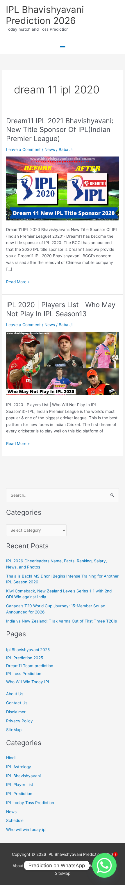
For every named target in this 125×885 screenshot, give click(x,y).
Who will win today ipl (26, 829)
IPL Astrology (18, 766)
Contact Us (16, 702)
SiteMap (14, 729)
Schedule (15, 820)
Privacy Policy (19, 721)
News (49, 149)
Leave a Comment (23, 149)
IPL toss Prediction (23, 673)
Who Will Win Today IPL (28, 681)
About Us (14, 693)
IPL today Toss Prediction (30, 802)
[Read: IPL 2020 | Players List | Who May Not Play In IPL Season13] (62, 363)
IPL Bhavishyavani (23, 775)
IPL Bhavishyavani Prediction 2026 (45, 15)
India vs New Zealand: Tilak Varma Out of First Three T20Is (61, 621)
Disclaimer (16, 712)
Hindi (10, 757)
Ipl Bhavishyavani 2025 (28, 649)
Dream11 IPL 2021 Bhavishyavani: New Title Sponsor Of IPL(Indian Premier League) (60, 130)
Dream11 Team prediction (29, 665)
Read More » (18, 282)
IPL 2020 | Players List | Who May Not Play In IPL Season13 (60, 309)
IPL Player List (19, 784)
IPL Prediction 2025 (24, 658)
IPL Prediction (19, 793)
